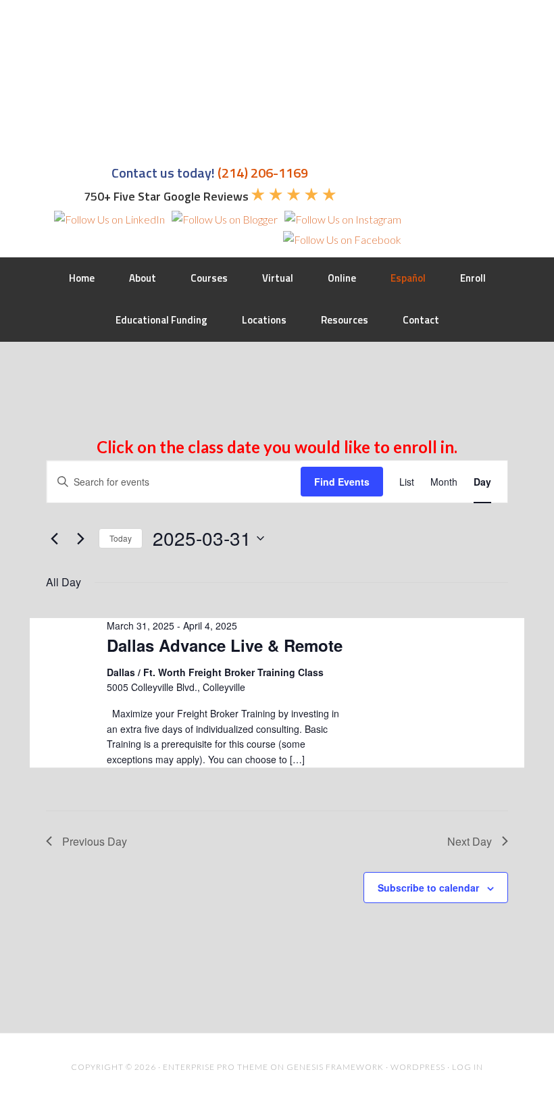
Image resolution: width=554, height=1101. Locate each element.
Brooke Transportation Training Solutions (126, 76)
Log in (467, 1067)
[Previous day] (54, 538)
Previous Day (94, 841)
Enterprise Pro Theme (215, 1067)
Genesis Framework (335, 1067)
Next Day (469, 841)
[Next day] (80, 538)
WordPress (418, 1067)
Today (120, 538)
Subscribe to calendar (428, 887)
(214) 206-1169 (263, 172)
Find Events (342, 481)
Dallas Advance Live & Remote (225, 645)
